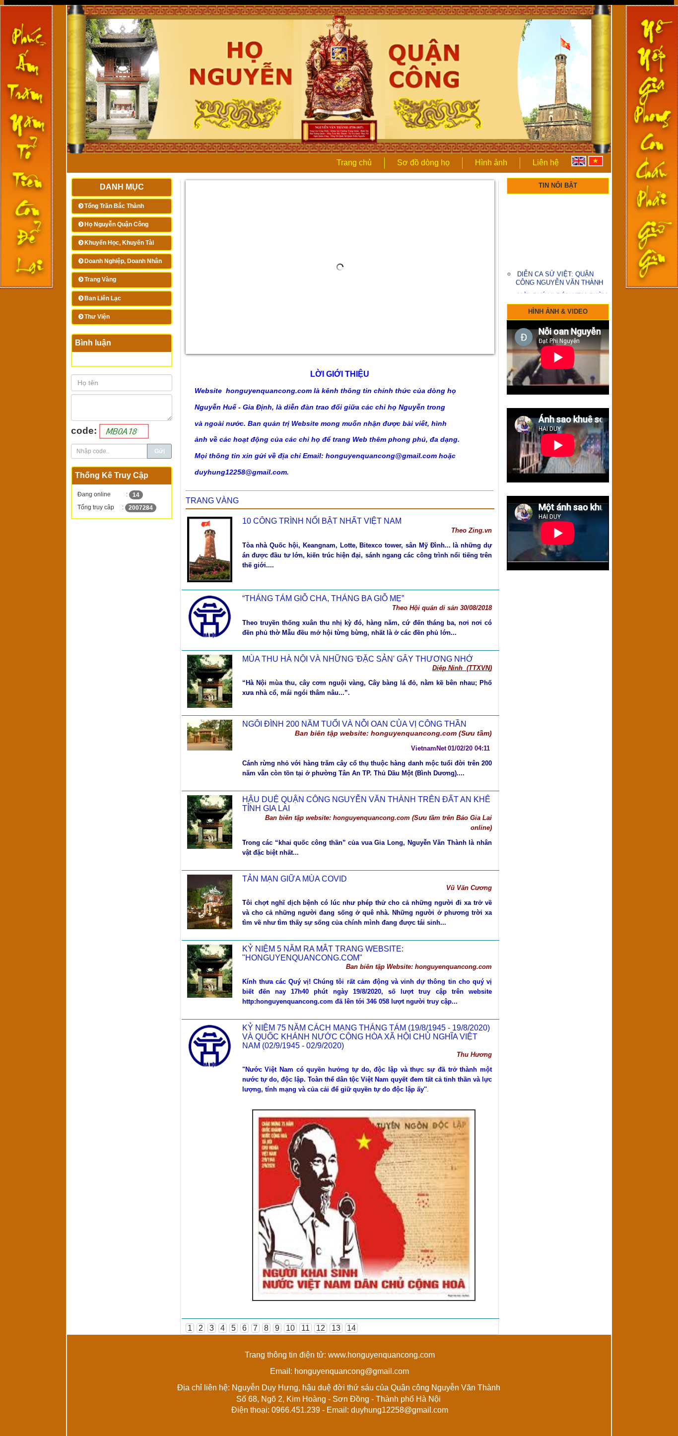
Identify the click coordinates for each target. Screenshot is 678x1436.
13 (336, 1328)
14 (351, 1328)
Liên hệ (546, 162)
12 (320, 1328)
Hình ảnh (491, 162)
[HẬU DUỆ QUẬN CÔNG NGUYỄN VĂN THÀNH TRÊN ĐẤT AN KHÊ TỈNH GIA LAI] (210, 821)
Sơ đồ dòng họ (423, 162)
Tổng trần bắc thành (114, 206)
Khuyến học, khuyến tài (119, 242)
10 (290, 1328)
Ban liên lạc (102, 298)
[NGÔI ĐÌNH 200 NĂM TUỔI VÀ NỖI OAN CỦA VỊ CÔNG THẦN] (210, 734)
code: (85, 430)
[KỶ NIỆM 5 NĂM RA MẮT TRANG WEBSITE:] (210, 970)
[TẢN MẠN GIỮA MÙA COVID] (210, 901)
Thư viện (97, 316)
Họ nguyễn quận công (116, 224)
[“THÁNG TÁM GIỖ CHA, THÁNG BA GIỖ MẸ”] (210, 616)
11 (305, 1328)
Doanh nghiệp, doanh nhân (123, 261)
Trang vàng (100, 279)
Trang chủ (354, 162)
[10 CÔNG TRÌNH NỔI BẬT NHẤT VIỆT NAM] (210, 549)
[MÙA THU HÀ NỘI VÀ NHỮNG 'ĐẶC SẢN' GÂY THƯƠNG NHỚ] (210, 680)
